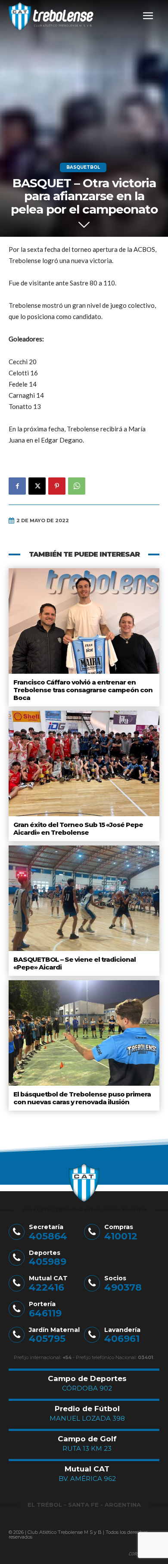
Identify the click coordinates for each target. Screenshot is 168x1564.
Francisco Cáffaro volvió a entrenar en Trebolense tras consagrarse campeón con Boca (82, 690)
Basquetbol (83, 167)
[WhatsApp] (76, 486)
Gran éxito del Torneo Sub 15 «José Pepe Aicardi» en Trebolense (78, 828)
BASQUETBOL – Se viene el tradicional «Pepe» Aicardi (74, 963)
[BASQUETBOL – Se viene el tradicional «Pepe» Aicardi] (84, 898)
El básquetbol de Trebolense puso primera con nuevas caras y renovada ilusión (82, 1098)
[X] (37, 486)
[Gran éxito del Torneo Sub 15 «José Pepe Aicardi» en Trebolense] (84, 763)
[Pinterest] (56, 486)
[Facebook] (17, 486)
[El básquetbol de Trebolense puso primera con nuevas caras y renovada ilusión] (84, 1033)
